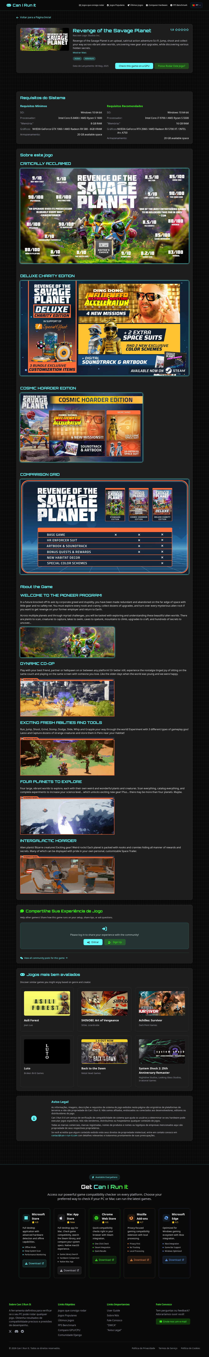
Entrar (95, 942)
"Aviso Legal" (114, 1330)
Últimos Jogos (66, 1320)
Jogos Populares (67, 1315)
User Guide (113, 1310)
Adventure (89, 58)
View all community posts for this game (44, 957)
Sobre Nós (113, 1315)
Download (35, 1263)
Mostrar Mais (79, 52)
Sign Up (117, 942)
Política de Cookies (190, 1348)
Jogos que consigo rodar (72, 1310)
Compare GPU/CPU (69, 1330)
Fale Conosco (114, 1320)
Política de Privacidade (143, 1348)
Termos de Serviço (168, 1348)
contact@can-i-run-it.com (64, 1135)
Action (77, 58)
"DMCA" (111, 1325)
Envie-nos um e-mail (175, 1321)
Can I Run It (23, 1348)
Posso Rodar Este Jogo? (171, 66)
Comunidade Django (70, 1334)
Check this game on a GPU (134, 66)
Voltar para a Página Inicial (35, 17)
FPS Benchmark (67, 1325)
